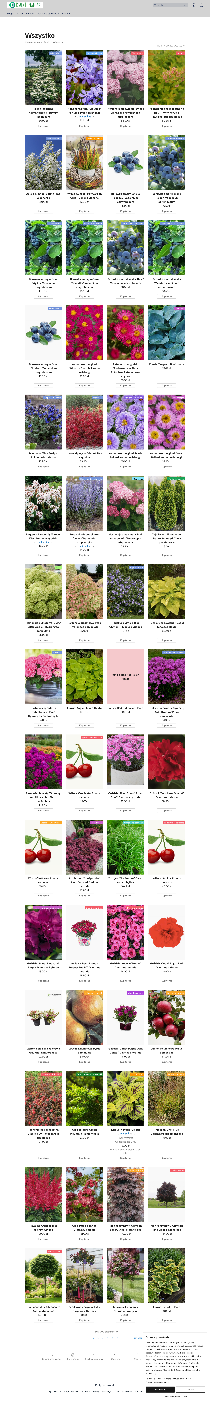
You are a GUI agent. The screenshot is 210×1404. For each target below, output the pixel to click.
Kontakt (30, 13)
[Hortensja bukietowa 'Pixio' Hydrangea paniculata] (84, 591)
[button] (25, 5)
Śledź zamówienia (94, 1359)
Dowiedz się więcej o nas (157, 1382)
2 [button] (93, 1338)
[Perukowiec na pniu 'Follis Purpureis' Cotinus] (84, 1275)
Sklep (10, 13)
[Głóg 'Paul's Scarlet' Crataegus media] (84, 1194)
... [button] (122, 1338)
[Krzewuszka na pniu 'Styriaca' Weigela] (125, 1275)
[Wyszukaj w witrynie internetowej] (185, 5)
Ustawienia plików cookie (133, 1391)
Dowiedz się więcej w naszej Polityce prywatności (168, 1378)
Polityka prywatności (69, 1391)
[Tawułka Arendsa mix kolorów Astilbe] (43, 1194)
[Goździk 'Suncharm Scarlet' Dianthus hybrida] (166, 761)
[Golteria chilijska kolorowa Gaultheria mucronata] (43, 1017)
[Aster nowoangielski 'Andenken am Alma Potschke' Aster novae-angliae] (125, 332)
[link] (175, 1395)
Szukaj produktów (51, 1359)
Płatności (86, 1391)
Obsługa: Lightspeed (105, 1396)
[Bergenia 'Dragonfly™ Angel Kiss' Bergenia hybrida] (43, 503)
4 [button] (102, 1338)
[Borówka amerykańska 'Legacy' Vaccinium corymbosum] (125, 162)
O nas (20, 13)
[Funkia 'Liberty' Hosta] (166, 1275)
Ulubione (115, 1359)
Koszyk (137, 1359)
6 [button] (112, 1338)
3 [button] (98, 1338)
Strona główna (32, 41)
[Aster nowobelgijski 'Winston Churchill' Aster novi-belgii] (84, 332)
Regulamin (52, 1391)
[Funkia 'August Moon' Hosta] (84, 676)
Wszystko (58, 41)
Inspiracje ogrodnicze (48, 13)
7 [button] (117, 1338)
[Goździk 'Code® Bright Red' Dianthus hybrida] (166, 932)
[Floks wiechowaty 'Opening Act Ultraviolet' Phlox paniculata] (43, 761)
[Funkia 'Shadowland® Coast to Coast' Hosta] (166, 591)
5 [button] (107, 1338)
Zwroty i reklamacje (102, 1391)
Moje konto (73, 1359)
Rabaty (66, 13)
